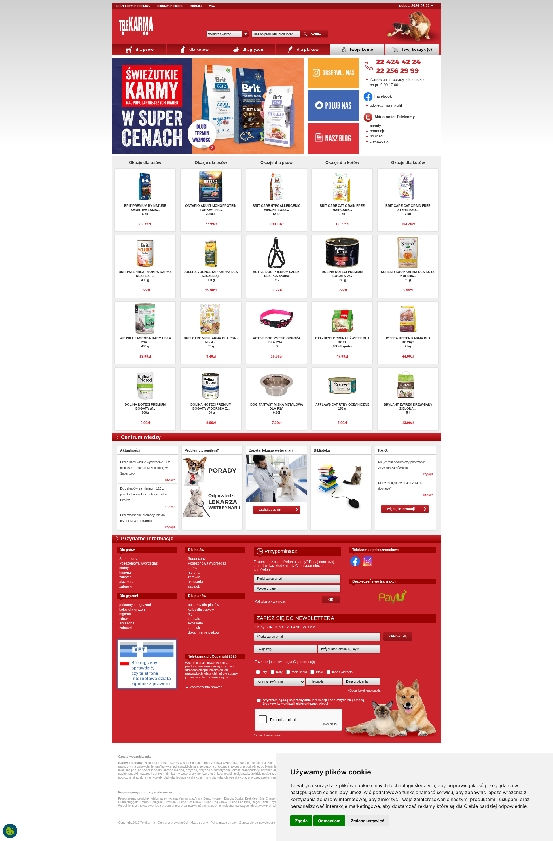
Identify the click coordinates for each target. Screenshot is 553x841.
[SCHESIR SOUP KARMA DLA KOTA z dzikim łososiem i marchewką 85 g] (408, 252)
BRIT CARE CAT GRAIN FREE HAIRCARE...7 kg (342, 209)
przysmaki (162, 773)
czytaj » (170, 479)
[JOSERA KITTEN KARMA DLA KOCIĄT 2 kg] (408, 318)
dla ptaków (307, 49)
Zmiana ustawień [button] (368, 820)
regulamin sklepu (170, 5)
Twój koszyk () (416, 49)
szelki (236, 770)
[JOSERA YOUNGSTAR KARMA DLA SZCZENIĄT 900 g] (211, 252)
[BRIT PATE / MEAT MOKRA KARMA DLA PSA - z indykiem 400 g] (145, 252)
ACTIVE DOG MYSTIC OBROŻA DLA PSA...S (276, 342)
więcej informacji (401, 509)
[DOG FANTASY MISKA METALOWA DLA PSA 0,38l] (276, 384)
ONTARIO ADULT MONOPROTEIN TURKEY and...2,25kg (210, 209)
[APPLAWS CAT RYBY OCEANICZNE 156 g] (342, 384)
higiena (125, 573)
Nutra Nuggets (128, 802)
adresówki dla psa (185, 766)
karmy (124, 568)
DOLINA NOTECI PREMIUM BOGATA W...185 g (342, 276)
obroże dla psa (173, 770)
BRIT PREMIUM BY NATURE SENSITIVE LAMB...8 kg (145, 209)
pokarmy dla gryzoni (135, 605)
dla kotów (198, 49)
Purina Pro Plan (239, 802)
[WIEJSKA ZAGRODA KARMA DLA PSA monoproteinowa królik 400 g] (145, 318)
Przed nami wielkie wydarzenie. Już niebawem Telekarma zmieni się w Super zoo (145, 467)
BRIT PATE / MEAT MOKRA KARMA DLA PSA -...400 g (145, 276)
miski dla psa (127, 770)
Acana (173, 798)
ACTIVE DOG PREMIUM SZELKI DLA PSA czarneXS (276, 276)
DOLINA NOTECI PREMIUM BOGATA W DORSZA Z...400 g (210, 408)
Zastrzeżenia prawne (206, 687)
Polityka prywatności (271, 601)
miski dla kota (213, 777)
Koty (279, 672)
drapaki (138, 777)
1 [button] (204, 148)
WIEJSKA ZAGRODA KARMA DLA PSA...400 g (145, 342)
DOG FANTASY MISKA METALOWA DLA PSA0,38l (276, 408)
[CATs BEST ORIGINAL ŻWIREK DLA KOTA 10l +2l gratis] (342, 318)
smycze (191, 770)
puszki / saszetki (263, 762)
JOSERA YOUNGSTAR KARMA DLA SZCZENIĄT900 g (211, 276)
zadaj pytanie (270, 509)
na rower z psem (150, 770)
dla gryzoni (252, 49)
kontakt (196, 5)
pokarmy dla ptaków (203, 605)
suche (244, 762)
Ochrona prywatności (173, 822)
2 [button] (212, 148)
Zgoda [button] (301, 820)
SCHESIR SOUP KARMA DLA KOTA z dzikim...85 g (408, 276)
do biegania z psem (274, 766)
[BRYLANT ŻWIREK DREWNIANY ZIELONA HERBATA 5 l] (408, 384)
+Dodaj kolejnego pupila (364, 690)
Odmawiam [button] (329, 820)
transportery (250, 770)
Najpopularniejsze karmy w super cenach (173, 762)
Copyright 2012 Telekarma (136, 822)
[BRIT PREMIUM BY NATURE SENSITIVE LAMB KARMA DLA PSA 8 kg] (145, 185)
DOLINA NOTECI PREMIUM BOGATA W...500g (145, 408)
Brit (261, 798)
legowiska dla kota (189, 777)
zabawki (125, 586)
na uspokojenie (143, 766)
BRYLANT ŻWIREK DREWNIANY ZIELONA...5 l (408, 408)
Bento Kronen (212, 798)
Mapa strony (199, 822)
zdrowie (125, 577)
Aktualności (130, 450)
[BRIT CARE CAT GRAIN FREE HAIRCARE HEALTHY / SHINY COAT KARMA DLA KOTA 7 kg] (342, 187)
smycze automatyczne (215, 770)
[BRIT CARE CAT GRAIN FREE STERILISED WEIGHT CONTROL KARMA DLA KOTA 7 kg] (408, 185)
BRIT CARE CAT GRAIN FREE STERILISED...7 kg (407, 209)
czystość (208, 773)
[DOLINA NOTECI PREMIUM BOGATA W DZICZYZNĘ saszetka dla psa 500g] (145, 384)
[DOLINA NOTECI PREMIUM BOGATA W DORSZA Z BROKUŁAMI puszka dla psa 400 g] (211, 384)
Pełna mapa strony (224, 822)
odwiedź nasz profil (386, 105)
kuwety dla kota (164, 777)
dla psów (144, 49)
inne (148, 777)
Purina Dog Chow (214, 802)
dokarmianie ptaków (203, 632)
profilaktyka (163, 766)
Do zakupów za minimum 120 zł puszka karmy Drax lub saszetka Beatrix (143, 494)
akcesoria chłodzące (214, 766)
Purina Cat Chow (189, 802)
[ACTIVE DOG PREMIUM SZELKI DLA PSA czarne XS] (276, 252)
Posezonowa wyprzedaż (138, 563)
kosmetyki (224, 773)
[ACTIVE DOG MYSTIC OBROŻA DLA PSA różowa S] (276, 318)
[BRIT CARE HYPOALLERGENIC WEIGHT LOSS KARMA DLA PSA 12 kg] (276, 185)
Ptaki (319, 672)
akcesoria (127, 582)
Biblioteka (322, 450)
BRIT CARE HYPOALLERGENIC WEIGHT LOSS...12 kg (276, 209)
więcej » (324, 703)
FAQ (212, 5)
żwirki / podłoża (262, 773)
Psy (264, 672)
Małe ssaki (299, 672)
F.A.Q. (383, 450)
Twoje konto (360, 49)
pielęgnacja (242, 773)
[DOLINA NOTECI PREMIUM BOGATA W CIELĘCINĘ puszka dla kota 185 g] (342, 252)
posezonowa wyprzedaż (221, 762)
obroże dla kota (235, 777)
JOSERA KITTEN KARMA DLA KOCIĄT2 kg (408, 342)
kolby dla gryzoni (132, 609)
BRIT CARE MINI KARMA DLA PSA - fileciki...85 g (211, 342)
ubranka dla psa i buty (276, 770)
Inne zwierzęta (342, 672)
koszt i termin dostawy (133, 5)
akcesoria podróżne (245, 766)
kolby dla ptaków (201, 609)
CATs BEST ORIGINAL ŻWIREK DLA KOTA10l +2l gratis (342, 342)
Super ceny (128, 559)
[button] (227, 34)
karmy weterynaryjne (186, 773)
